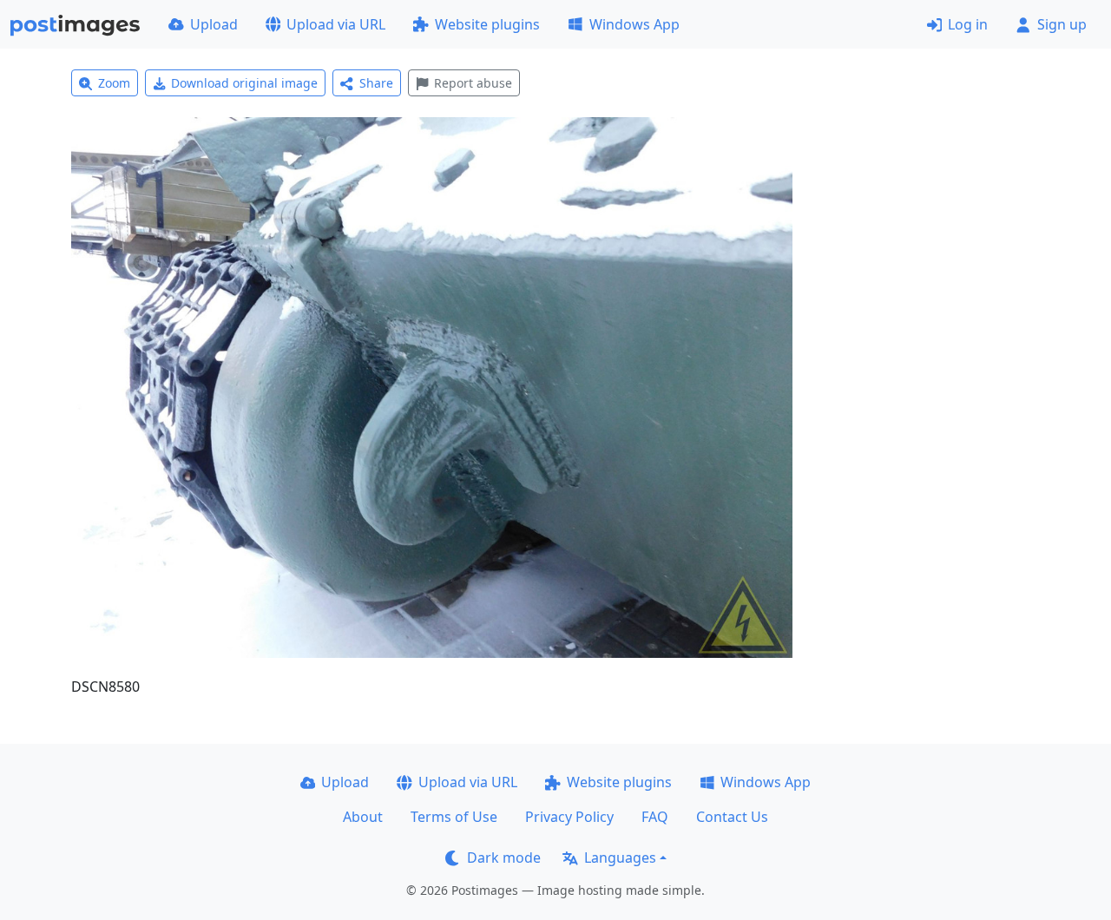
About (363, 816)
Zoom (114, 83)
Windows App (634, 24)
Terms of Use (454, 816)
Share (376, 83)
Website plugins (487, 24)
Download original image (244, 83)
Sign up (1062, 24)
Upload (214, 24)
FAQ (654, 816)
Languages (620, 857)
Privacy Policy (569, 816)
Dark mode (504, 857)
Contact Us (732, 816)
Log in (968, 24)
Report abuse (473, 83)
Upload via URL (335, 24)
